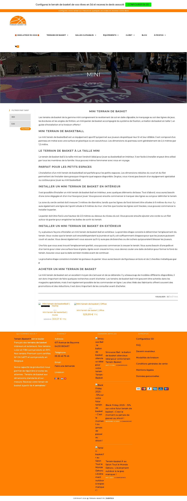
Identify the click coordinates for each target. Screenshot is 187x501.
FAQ (138, 345)
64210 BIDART (62, 346)
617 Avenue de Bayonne (67, 342)
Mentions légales (145, 370)
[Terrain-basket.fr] (86, 83)
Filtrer (25, 129)
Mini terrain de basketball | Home (55, 313)
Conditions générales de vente (152, 364)
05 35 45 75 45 (62, 356)
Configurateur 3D (145, 339)
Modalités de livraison (147, 357)
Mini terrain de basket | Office (90, 310)
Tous (175, 297)
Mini (55, 310)
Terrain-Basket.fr (22, 339)
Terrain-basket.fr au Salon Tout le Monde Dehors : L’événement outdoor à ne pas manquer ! (117, 468)
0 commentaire (121, 365)
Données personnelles (147, 376)
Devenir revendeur (145, 351)
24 (171, 297)
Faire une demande (65, 366)
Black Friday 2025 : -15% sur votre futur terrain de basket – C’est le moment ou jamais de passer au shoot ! (119, 411)
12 (168, 297)
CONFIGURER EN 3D (138, 4)
